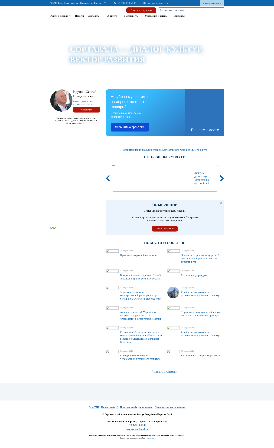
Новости (79, 16)
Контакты (179, 16)
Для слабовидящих (212, 3)
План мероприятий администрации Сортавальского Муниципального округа (165, 149)
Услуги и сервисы (59, 16)
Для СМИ (94, 407)
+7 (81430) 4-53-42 (137, 425)
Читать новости (164, 371)
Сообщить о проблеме (141, 10)
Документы (93, 16)
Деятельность (131, 16)
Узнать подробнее (164, 228)
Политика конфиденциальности (136, 407)
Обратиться (86, 109)
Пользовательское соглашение (170, 407)
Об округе (112, 16)
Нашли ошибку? (109, 407)
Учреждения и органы (156, 16)
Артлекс (150, 438)
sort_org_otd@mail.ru (137, 429)
